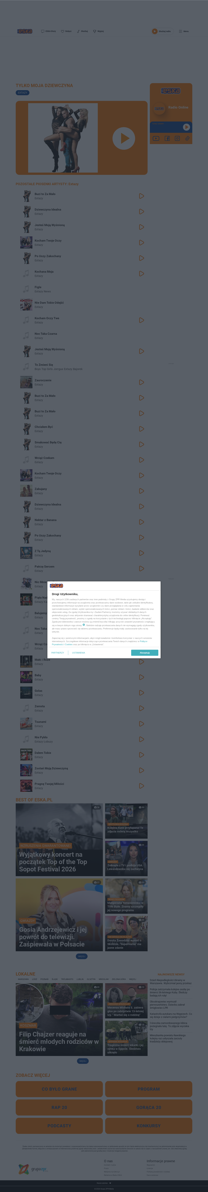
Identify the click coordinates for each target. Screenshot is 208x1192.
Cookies (69, 644)
